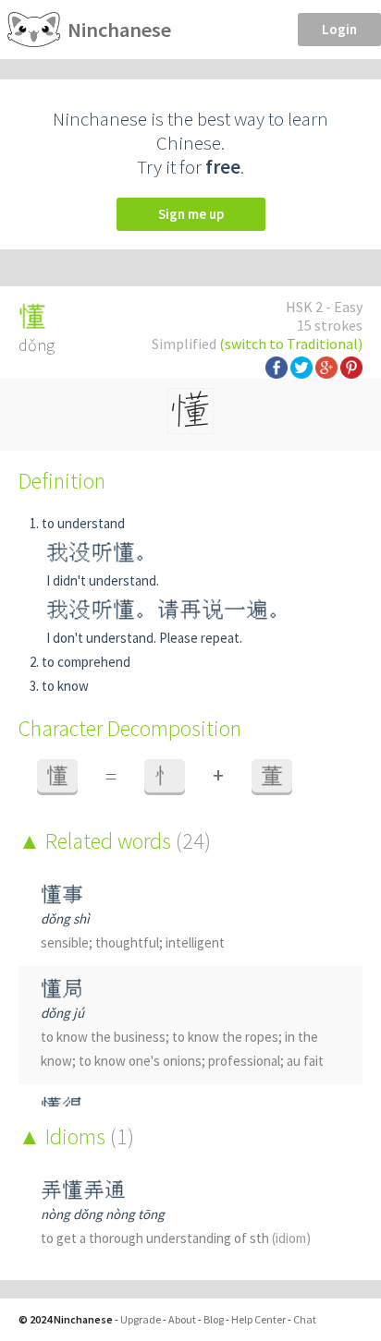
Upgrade (140, 1319)
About (182, 1319)
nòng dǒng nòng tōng (103, 1214)
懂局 (62, 988)
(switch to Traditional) (291, 343)
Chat (304, 1319)
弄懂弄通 (83, 1190)
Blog (213, 1319)
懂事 (62, 894)
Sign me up (191, 214)
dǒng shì (65, 918)
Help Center (258, 1319)
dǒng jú (62, 1012)
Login (339, 29)
